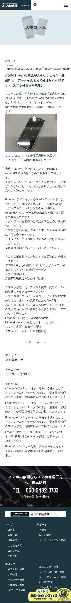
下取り (42, 529)
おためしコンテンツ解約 (52, 540)
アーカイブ (12, 355)
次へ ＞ (41, 342)
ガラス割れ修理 (16, 569)
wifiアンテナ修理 (17, 590)
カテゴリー (12, 369)
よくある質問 (15, 545)
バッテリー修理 (16, 579)
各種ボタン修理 (16, 584)
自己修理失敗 (46, 582)
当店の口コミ (15, 540)
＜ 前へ (29, 342)
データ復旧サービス (50, 587)
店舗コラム (14, 550)
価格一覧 (12, 535)
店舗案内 (12, 529)
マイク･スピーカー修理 (51, 571)
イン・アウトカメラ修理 (52, 577)
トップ (9, 524)
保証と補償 (45, 535)
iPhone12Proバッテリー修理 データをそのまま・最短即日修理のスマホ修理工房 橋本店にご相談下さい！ (34, 436)
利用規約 (12, 555)
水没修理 (12, 574)
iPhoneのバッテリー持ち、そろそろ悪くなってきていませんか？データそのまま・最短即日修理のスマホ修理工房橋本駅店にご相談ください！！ (35, 393)
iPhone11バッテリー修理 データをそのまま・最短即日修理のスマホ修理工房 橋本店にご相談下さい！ (34, 451)
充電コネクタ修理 (48, 566)
